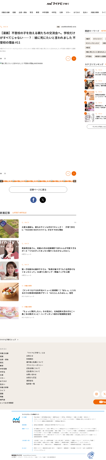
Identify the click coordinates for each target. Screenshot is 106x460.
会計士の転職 (37, 442)
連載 (1, 393)
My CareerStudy (74, 432)
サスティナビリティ (28, 457)
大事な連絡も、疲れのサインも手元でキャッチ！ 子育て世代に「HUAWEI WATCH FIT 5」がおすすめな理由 (48, 228)
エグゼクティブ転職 (88, 440)
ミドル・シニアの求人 (68, 419)
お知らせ (29, 356)
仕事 (61, 12)
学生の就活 (37, 417)
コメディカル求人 (84, 442)
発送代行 (59, 448)
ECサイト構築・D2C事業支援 (51, 432)
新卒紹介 (67, 440)
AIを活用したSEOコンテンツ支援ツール (85, 435)
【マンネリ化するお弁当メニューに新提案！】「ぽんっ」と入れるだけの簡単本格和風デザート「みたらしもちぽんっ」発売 (49, 291)
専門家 (2, 399)
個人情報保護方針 (52, 457)
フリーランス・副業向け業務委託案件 (43, 421)
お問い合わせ (31, 374)
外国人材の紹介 (87, 444)
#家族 (33, 49)
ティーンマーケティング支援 (88, 428)
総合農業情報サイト (92, 430)
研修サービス (37, 448)
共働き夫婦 (5, 12)
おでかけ (77, 12)
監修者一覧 (30, 383)
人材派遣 (36, 440)
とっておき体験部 (6, 403)
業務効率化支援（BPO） (49, 448)
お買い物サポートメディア (54, 435)
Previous (1, 181)
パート (59, 419)
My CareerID (83, 432)
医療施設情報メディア (39, 435)
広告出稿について (33, 368)
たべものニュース (28, 296)
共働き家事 (95, 12)
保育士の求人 (48, 444)
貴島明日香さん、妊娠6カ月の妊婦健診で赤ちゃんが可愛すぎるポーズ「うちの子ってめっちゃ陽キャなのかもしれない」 (49, 249)
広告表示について (33, 371)
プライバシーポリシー (34, 365)
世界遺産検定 (81, 430)
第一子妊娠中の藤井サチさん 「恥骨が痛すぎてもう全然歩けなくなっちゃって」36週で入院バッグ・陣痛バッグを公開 (48, 270)
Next (74, 181)
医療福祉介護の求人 (60, 421)
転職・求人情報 (78, 417)
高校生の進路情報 (38, 425)
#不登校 (62, 49)
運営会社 (29, 380)
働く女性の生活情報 (48, 430)
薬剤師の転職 (65, 442)
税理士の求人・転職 (48, 442)
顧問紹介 (57, 442)
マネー (68, 12)
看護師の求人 (74, 442)
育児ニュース (27, 254)
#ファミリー (8, 49)
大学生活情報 (37, 430)
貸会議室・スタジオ (76, 448)
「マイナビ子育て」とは (35, 352)
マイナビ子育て (38, 432)
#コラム (15, 49)
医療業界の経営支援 (76, 444)
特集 (1, 396)
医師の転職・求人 (38, 444)
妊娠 (14, 12)
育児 (31, 12)
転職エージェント (76, 440)
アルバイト (52, 419)
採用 (36, 457)
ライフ (2, 390)
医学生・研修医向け (67, 417)
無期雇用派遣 (57, 444)
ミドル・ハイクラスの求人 (41, 419)
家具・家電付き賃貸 (68, 435)
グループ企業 (42, 457)
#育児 (38, 49)
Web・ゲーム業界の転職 (46, 440)
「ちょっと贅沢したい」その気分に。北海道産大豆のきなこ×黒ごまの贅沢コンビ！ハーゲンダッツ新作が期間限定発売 (48, 312)
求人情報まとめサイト (39, 428)
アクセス (20, 457)
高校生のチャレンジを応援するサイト (69, 428)
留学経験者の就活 (46, 417)
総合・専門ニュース (52, 428)
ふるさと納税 (64, 432)
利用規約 (29, 359)
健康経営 (66, 448)
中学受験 (45, 12)
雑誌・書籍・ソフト (60, 430)
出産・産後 (23, 12)
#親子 (2, 49)
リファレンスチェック (39, 450)
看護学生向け (56, 417)
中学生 (54, 12)
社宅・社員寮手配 (87, 448)
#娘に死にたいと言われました (50, 49)
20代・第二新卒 (59, 440)
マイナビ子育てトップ (8, 339)
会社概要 (14, 457)
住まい (85, 12)
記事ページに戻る (38, 189)
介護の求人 (66, 444)
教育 (37, 12)
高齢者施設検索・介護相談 (41, 436)
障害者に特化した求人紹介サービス (85, 419)
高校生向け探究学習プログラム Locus (54, 425)
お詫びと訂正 (31, 377)
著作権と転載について (34, 362)
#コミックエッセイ (25, 49)
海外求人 (86, 417)
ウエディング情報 (71, 430)
